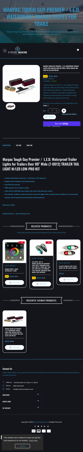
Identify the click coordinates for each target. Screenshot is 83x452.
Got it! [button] (22, 446)
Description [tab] (7, 145)
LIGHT (49, 126)
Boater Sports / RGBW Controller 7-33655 (11, 270)
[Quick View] (5, 250)
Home (41, 29)
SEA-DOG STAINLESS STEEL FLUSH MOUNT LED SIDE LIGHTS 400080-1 (68, 267)
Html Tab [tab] (29, 145)
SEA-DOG (67, 263)
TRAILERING (56, 126)
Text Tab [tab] (18, 145)
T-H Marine (40, 258)
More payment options (69, 114)
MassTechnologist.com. (41, 422)
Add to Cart (49, 117)
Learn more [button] (33, 440)
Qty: (44, 111)
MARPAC (51, 79)
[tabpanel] (41, 183)
